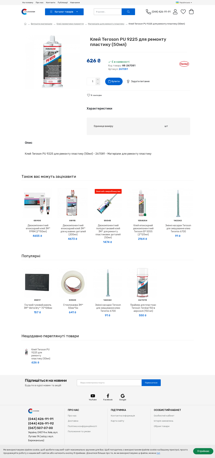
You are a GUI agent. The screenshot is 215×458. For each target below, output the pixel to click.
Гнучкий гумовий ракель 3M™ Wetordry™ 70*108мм (38, 306)
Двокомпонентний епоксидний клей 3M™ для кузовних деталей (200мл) (73, 230)
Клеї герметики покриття (70, 23)
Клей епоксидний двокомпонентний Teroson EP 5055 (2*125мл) (143, 230)
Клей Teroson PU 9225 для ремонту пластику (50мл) (40, 354)
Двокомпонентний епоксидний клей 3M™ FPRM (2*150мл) (38, 228)
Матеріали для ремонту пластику (106, 23)
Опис (28, 143)
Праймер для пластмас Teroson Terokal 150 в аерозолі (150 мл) (143, 308)
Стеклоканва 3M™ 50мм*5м (73, 306)
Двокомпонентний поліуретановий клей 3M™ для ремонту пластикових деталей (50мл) (108, 231)
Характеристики (99, 108)
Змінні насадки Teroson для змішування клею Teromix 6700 (178, 228)
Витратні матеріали (41, 23)
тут (158, 453)
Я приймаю (203, 451)
